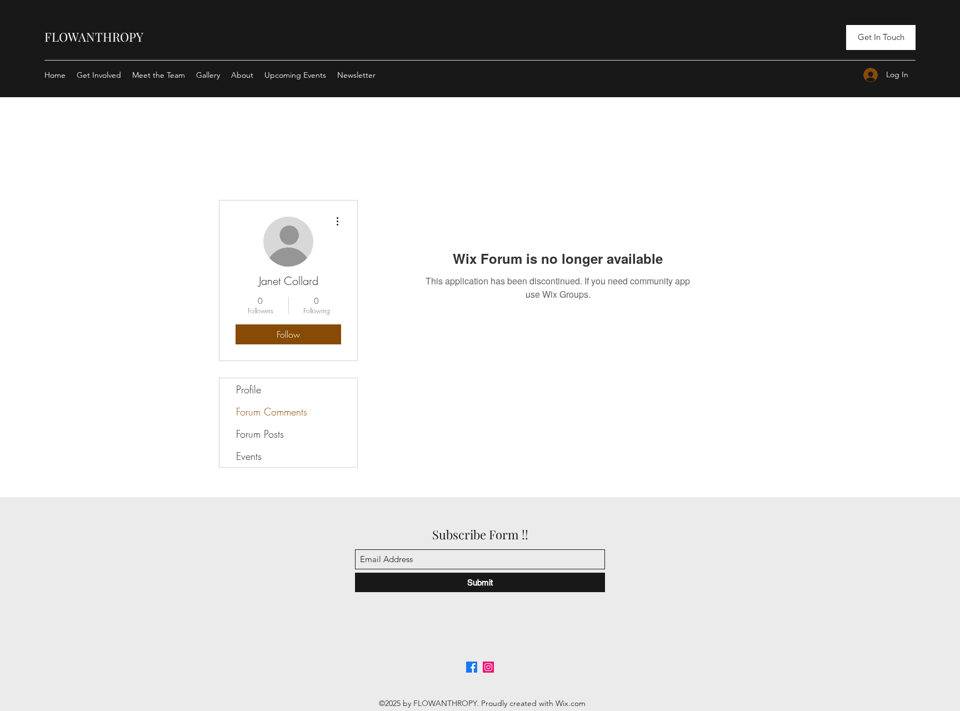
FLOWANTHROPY (93, 36)
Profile (248, 389)
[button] (881, 37)
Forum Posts (260, 433)
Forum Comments (271, 411)
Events (249, 456)
